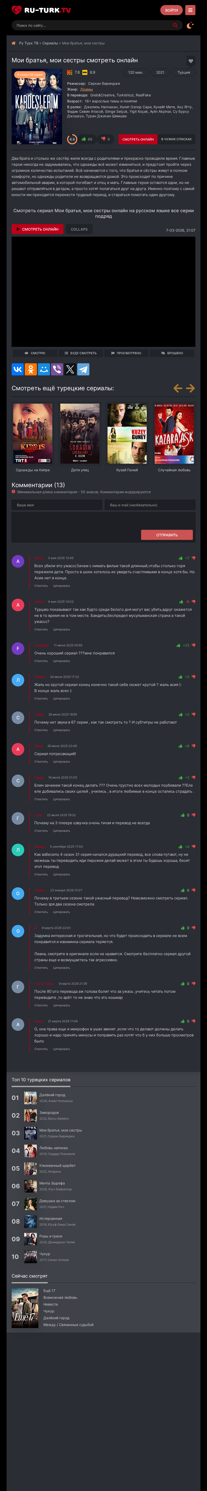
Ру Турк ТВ (28, 43)
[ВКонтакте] (18, 369)
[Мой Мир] (44, 369)
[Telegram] (83, 369)
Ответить (41, 586)
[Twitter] (70, 369)
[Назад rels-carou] (178, 388)
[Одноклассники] (31, 369)
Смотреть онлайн (138, 139)
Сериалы (50, 43)
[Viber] (57, 369)
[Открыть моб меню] (190, 10)
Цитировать (61, 586)
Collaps (79, 229)
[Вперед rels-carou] (190, 388)
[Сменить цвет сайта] (190, 25)
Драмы (86, 89)
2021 (160, 72)
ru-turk (47, 10)
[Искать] (175, 25)
